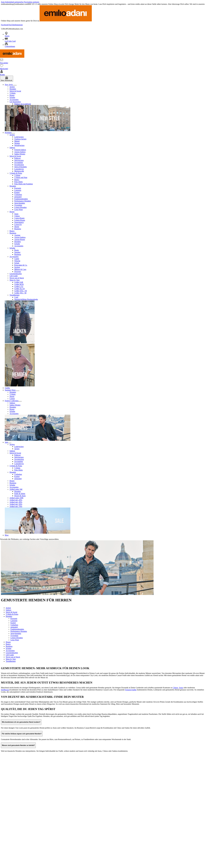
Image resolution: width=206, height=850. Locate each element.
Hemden (13, 89)
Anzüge (17, 235)
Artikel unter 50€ (16, 489)
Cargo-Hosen (19, 218)
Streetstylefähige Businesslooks (26, 299)
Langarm (17, 190)
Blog (6, 535)
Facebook (4, 25)
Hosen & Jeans (20, 496)
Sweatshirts (18, 162)
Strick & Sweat (15, 91)
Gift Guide (14, 276)
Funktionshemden (21, 199)
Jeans (16, 214)
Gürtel (16, 259)
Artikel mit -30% (16, 502)
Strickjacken (19, 160)
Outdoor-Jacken (20, 139)
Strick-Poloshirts (20, 167)
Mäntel (17, 141)
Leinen (12, 399)
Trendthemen (14, 295)
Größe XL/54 (19, 289)
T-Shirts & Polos (16, 173)
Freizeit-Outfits (130, 690)
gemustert (18, 197)
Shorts (16, 227)
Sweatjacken (19, 165)
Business (17, 229)
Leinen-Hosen (19, 220)
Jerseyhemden (19, 203)
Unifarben (18, 195)
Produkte (8, 133)
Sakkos (12, 148)
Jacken (12, 87)
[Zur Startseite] (12, 57)
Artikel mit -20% (16, 500)
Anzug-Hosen (19, 239)
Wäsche (17, 261)
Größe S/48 (18, 282)
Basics (16, 180)
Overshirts (18, 205)
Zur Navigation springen (30, 2)
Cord (16, 297)
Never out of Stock (17, 278)
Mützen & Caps (20, 269)
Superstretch (19, 222)
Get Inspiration (15, 102)
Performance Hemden (22, 201)
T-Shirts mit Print (20, 177)
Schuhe (12, 97)
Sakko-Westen (19, 154)
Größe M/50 (19, 284)
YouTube (11, 25)
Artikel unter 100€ (16, 498)
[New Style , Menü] (15, 85)
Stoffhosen (5, 690)
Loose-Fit (18, 224)
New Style (9, 85)
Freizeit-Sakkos (20, 150)
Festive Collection (11, 401)
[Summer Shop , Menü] (17, 390)
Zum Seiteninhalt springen (11, 2)
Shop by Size (15, 280)
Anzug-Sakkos (20, 152)
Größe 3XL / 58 (20, 293)
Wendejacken (19, 145)
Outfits (7, 388)
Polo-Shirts (18, 182)
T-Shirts (12, 93)
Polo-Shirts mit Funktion (23, 184)
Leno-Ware (18, 210)
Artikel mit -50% (16, 504)
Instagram (19, 25)
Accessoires (14, 100)
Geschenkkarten (16, 274)
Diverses (17, 272)
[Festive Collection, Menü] (20, 401)
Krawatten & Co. (20, 265)
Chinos (17, 216)
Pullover (17, 158)
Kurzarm (17, 188)
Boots (16, 250)
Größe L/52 (18, 286)
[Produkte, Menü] (13, 133)
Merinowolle (19, 171)
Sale (6, 442)
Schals (16, 263)
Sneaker (17, 252)
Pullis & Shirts (19, 494)
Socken (17, 267)
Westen (17, 143)
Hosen (12, 95)
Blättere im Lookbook (22, 104)
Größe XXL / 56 (20, 291)
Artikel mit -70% (16, 506)
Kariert (17, 192)
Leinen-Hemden (20, 207)
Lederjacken (19, 137)
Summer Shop (10, 390)
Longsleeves (19, 169)
